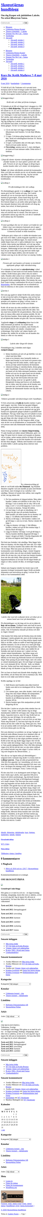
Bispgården (5, 284)
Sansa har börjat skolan (31, 970)
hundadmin (15, 83)
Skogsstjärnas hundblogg (12, 7)
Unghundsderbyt (12, 952)
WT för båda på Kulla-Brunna (17, 946)
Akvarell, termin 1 (17, 40)
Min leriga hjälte (12, 944)
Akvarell (9, 38)
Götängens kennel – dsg (15, 993)
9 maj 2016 (5, 83)
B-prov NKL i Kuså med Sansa (18, 950)
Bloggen (9, 27)
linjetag (32, 832)
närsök (12, 835)
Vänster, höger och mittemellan (17, 948)
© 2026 (4, 1210)
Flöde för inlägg (12, 1183)
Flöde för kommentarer (14, 1185)
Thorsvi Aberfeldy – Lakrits (16, 31)
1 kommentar (26, 83)
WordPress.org (11, 1187)
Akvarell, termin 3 (17, 44)
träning (18, 835)
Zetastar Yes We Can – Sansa (17, 34)
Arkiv (3, 1016)
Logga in (9, 1181)
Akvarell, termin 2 (17, 42)
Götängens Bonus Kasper (15, 29)
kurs (26, 832)
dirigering (10, 832)
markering (5, 835)
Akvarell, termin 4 (17, 47)
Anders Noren (13, 1214)
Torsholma (10, 36)
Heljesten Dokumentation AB (17, 1005)
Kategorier (5, 984)
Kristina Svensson (12, 970)
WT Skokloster (23, 1098)
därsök (3, 832)
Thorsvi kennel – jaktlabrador (17, 996)
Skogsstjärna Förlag (13, 1007)
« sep (3, 1130)
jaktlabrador (19, 832)
